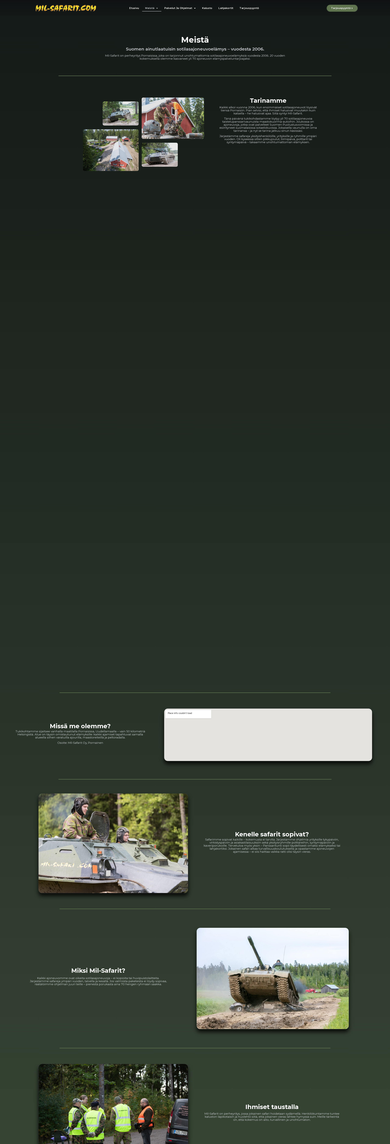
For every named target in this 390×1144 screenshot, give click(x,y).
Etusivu (134, 8)
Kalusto (207, 8)
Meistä (149, 8)
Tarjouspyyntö (249, 8)
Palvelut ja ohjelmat (178, 8)
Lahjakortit (225, 8)
